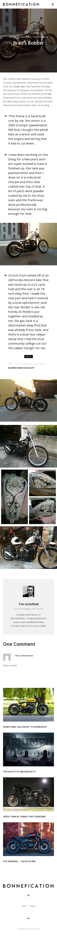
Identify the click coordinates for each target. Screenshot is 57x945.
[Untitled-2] (28, 749)
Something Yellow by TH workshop (25, 726)
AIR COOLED (14, 37)
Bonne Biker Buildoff (21, 367)
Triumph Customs (40, 37)
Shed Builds (26, 37)
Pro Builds (24, 364)
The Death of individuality (19, 771)
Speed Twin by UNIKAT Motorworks (24, 816)
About (24, 906)
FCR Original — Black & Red (19, 861)
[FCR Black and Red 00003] (28, 839)
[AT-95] (28, 705)
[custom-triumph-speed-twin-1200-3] (28, 794)
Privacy (32, 906)
